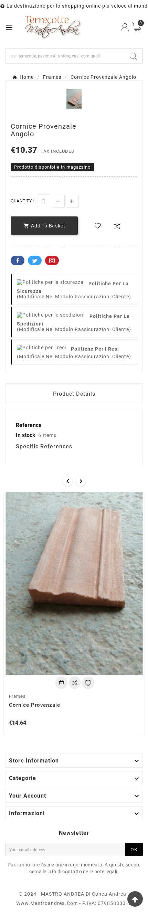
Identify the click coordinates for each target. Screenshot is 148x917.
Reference (29, 425)
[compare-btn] (117, 226)
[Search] (133, 56)
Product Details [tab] (74, 394)
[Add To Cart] (61, 682)
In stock (25, 435)
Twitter (35, 260)
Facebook (17, 260)
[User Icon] (125, 27)
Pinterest (52, 260)
